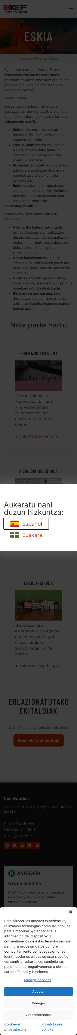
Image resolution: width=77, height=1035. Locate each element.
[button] (70, 912)
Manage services (37, 980)
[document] (38, 517)
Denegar (38, 1003)
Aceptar (38, 991)
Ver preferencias (38, 1015)
